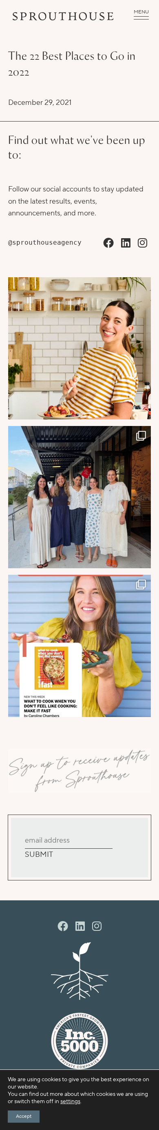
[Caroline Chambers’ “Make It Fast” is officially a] (79, 646)
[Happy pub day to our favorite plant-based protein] (79, 348)
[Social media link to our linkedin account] (125, 243)
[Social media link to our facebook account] (108, 243)
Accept (23, 1116)
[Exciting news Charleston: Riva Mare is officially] (79, 497)
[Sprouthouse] (63, 16)
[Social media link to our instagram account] (142, 243)
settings (70, 1101)
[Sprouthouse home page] (79, 971)
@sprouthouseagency (45, 242)
